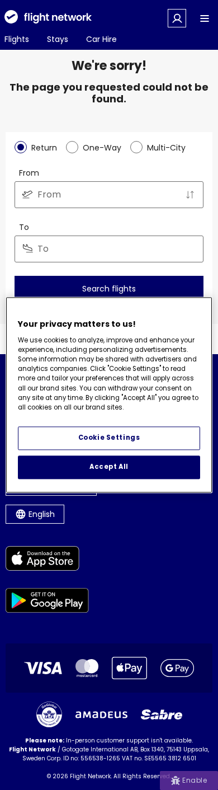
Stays (57, 39)
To (24, 227)
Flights (16, 39)
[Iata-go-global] (49, 714)
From (29, 172)
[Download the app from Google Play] (47, 602)
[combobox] (109, 194)
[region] (109, 395)
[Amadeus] (101, 714)
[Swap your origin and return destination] (190, 194)
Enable (194, 780)
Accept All (109, 467)
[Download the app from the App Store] (47, 560)
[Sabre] (161, 714)
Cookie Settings (109, 438)
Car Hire (101, 39)
